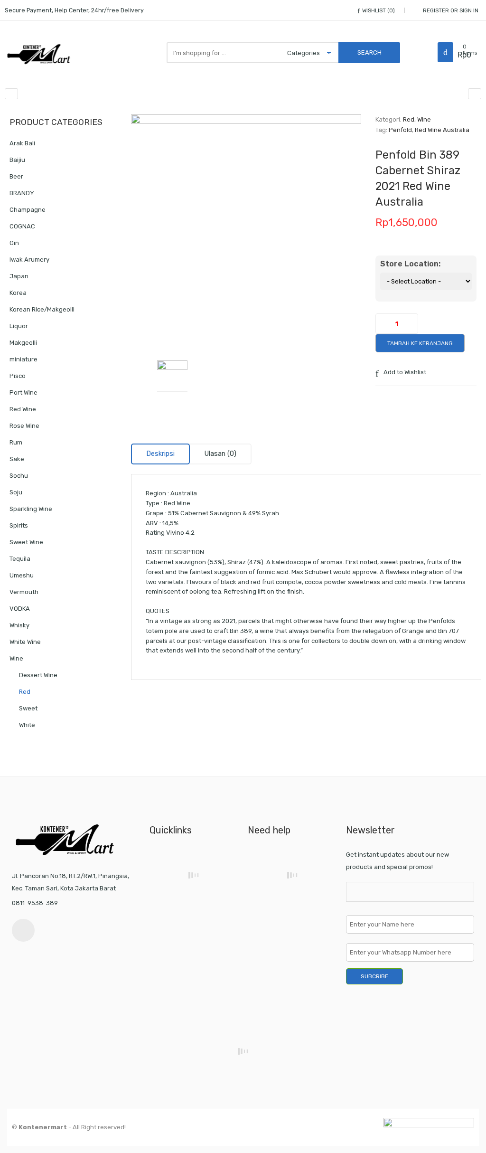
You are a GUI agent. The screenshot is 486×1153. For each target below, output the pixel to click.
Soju (15, 492)
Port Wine (23, 392)
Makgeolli (23, 342)
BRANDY (21, 193)
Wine (424, 119)
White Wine (25, 641)
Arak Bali (22, 143)
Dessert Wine (38, 675)
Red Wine (22, 409)
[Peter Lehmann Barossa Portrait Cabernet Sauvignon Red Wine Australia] (474, 93)
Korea (18, 292)
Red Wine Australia (442, 129)
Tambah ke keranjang (420, 343)
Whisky (19, 625)
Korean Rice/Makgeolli (42, 309)
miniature (23, 359)
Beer (16, 176)
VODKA (19, 608)
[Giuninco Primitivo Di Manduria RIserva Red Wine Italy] (11, 93)
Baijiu (17, 159)
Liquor (18, 326)
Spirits (18, 525)
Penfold (400, 129)
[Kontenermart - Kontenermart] (40, 54)
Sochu (18, 475)
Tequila (19, 558)
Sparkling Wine (30, 508)
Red (408, 119)
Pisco (17, 375)
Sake (16, 459)
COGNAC (22, 226)
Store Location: (410, 264)
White (27, 724)
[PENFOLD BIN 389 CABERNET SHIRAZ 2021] (246, 229)
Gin (14, 242)
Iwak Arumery (29, 259)
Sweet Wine (26, 542)
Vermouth (23, 591)
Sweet (28, 708)
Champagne (27, 209)
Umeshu (21, 575)
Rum (15, 442)
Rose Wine (24, 425)
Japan (18, 276)
